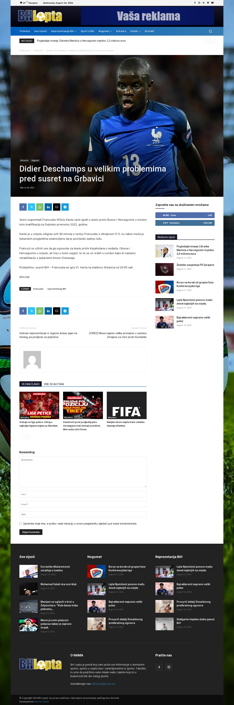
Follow (207, 222)
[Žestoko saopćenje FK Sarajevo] (164, 269)
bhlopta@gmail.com (104, 683)
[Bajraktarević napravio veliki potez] (164, 322)
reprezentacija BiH (56, 288)
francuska (38, 288)
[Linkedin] (48, 207)
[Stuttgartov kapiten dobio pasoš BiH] (164, 623)
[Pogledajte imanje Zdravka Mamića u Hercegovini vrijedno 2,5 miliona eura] (164, 251)
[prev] (206, 41)
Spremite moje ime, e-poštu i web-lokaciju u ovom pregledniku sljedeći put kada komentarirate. (80, 523)
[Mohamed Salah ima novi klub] (28, 588)
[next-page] (27, 436)
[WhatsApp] (40, 207)
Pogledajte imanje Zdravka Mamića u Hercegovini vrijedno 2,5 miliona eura (81, 40)
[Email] (56, 207)
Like (210, 215)
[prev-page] (21, 436)
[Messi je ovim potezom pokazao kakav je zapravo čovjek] (28, 624)
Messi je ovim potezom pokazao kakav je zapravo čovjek (56, 624)
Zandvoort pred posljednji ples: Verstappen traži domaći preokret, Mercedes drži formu (82, 426)
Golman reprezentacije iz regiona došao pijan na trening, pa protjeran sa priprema (48, 335)
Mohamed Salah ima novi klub (58, 584)
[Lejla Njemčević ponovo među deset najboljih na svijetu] (164, 304)
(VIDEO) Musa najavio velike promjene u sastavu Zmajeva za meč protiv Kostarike (118, 335)
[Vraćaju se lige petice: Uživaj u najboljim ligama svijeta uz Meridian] (39, 405)
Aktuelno (38, 50)
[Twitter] (203, 3)
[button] (210, 31)
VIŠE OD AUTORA (54, 384)
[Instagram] (199, 3)
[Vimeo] (208, 3)
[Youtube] (212, 3)
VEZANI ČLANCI (30, 384)
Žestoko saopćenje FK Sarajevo (195, 264)
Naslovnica (25, 50)
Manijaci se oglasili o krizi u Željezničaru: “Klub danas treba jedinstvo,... (59, 605)
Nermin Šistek (42, 701)
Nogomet (35, 160)
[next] (212, 41)
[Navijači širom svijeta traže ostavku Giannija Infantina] (127, 405)
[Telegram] (65, 207)
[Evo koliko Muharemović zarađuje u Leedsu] (28, 571)
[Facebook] (195, 3)
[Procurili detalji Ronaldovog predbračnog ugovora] (96, 623)
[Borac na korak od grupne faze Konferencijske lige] (164, 287)
